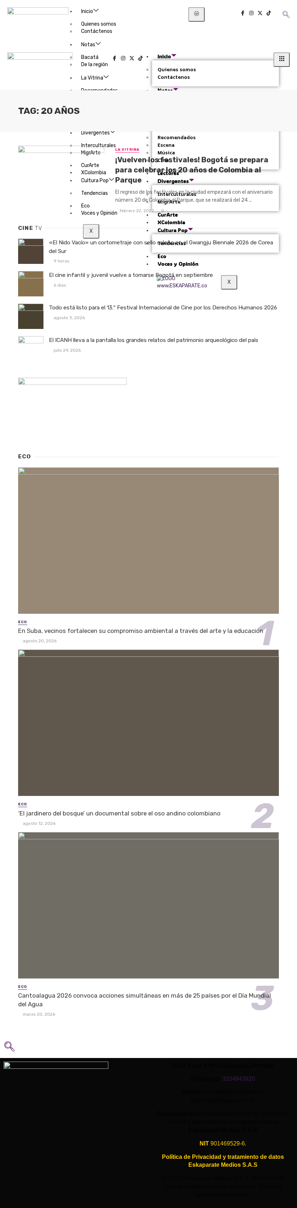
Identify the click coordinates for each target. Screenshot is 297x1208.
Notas (88, 45)
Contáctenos (96, 31)
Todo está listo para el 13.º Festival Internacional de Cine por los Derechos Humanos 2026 (163, 307)
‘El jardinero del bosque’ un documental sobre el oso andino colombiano (119, 813)
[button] (286, 9)
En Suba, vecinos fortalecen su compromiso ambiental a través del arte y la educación (140, 630)
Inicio (87, 11)
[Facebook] (242, 14)
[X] (260, 14)
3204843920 (238, 1079)
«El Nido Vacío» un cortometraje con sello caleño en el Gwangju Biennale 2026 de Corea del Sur (161, 246)
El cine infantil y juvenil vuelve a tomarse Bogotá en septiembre (131, 275)
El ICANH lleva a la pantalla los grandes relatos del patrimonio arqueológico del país (153, 340)
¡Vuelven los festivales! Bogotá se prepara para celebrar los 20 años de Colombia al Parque (191, 169)
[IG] (251, 14)
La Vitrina (127, 149)
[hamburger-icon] (196, 14)
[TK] (268, 14)
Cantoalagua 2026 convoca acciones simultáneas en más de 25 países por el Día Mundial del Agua (144, 1000)
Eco (22, 622)
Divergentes (95, 133)
